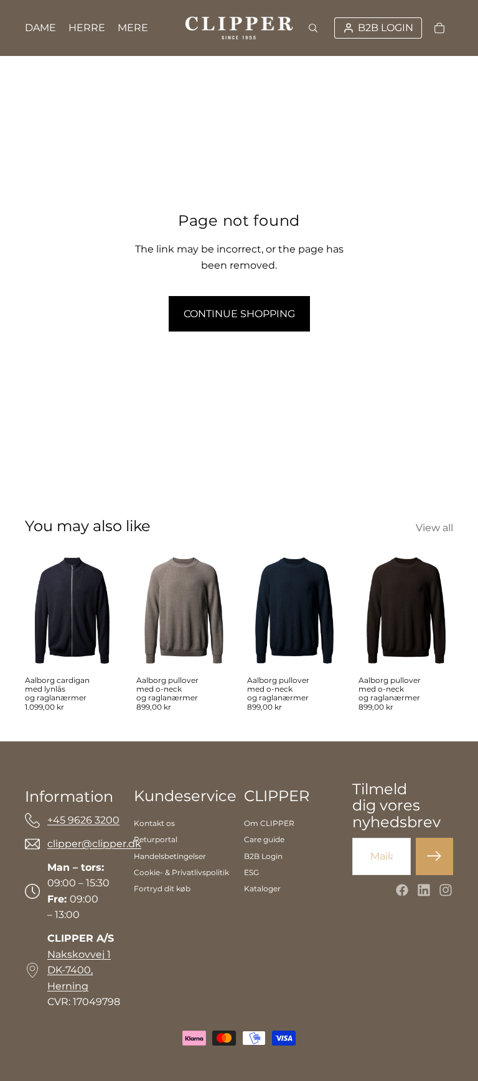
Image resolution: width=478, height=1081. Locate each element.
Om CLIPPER (269, 823)
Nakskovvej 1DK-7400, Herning (79, 970)
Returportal (155, 839)
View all (434, 528)
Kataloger (262, 888)
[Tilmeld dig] (434, 856)
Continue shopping (239, 314)
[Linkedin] (423, 890)
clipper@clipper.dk (94, 844)
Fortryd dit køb (162, 888)
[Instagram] (445, 890)
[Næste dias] (221, 610)
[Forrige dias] (146, 610)
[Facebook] (402, 890)
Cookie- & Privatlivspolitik (181, 872)
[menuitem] (132, 28)
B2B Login (263, 856)
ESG (251, 872)
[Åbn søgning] (313, 28)
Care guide (264, 839)
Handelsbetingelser (170, 856)
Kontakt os (154, 823)
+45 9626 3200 (83, 820)
